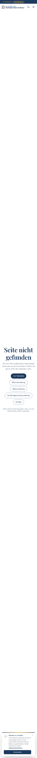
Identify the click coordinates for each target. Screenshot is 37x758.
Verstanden (17, 752)
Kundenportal (7, 2)
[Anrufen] (28, 7)
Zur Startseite (18, 376)
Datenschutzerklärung (15, 748)
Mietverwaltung (19, 389)
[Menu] (33, 7)
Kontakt (18, 402)
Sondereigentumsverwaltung (18, 395)
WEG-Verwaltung (18, 382)
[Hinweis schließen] (32, 735)
